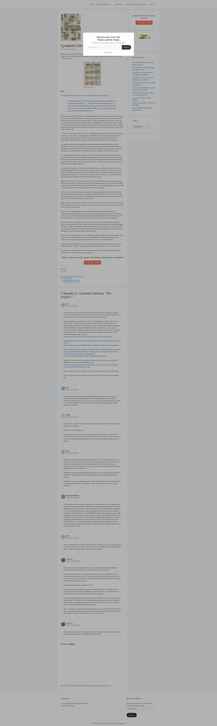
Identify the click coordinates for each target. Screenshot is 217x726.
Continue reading (108, 52)
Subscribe (126, 47)
